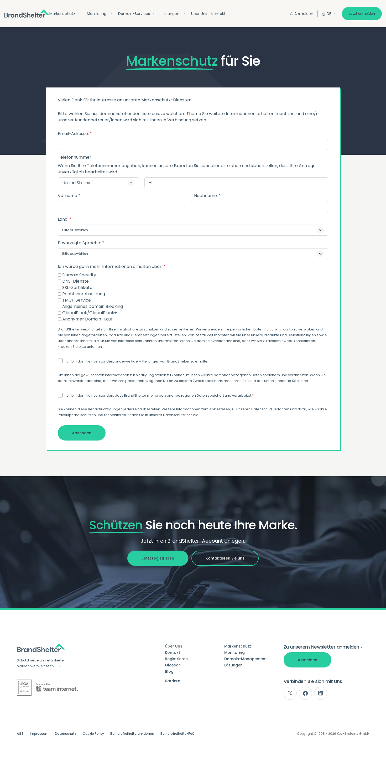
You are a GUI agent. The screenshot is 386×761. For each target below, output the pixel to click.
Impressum (39, 734)
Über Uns (199, 13)
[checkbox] (193, 297)
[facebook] (305, 693)
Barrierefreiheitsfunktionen (132, 734)
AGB (20, 734)
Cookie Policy (93, 734)
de (329, 13)
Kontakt (218, 13)
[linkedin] (320, 693)
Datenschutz (65, 734)
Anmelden (303, 13)
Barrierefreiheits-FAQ (177, 734)
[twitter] (290, 693)
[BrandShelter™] (26, 13)
